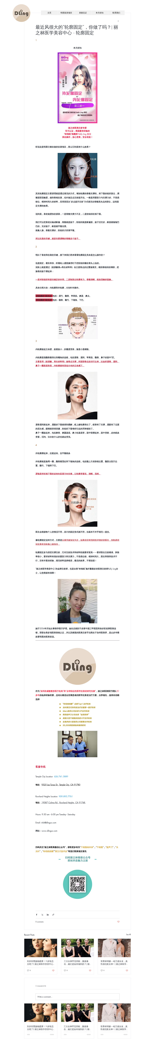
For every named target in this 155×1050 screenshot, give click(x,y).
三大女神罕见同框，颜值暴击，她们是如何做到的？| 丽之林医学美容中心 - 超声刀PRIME (77, 963)
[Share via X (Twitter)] (42, 915)
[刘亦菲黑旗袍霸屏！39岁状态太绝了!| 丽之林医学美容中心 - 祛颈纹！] (40, 948)
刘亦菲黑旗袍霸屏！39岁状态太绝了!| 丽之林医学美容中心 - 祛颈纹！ (40, 963)
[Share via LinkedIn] (48, 915)
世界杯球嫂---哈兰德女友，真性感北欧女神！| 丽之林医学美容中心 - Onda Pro (114, 963)
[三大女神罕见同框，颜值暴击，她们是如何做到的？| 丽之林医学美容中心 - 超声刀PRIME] (77, 948)
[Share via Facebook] (37, 915)
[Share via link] (53, 915)
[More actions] (118, 21)
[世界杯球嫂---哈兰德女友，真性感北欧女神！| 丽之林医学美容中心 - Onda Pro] (114, 948)
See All (128, 934)
